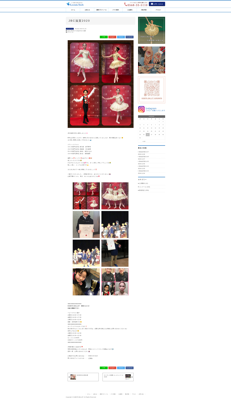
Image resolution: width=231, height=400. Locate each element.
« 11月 (143, 141)
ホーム (88, 394)
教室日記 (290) (144, 190)
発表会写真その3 (144, 171)
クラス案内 (113, 394)
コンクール (70, 28)
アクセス (134, 394)
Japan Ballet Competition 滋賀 (76, 30)
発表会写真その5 (144, 161)
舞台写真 (127, 394)
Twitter (121, 37)
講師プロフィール (104, 394)
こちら (90, 358)
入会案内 (120, 394)
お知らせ (95, 394)
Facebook (130, 37)
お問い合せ (141, 394)
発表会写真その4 (144, 166)
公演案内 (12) (143, 183)
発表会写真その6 (144, 156)
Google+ (112, 37)
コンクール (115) (144, 187)
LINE (103, 37)
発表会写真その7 (144, 152)
